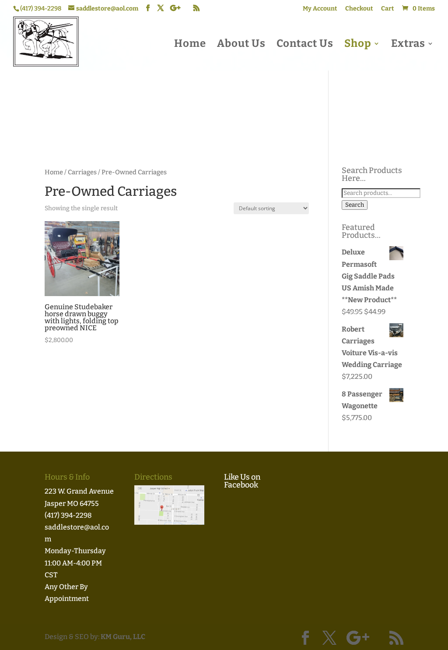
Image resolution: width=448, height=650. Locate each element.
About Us (241, 44)
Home (190, 44)
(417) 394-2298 (68, 515)
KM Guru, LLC (123, 636)
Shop (357, 44)
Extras (408, 44)
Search (354, 204)
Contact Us (304, 44)
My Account (320, 9)
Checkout (359, 9)
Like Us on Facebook (242, 481)
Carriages (82, 172)
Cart (387, 9)
